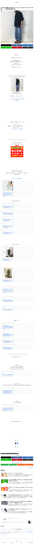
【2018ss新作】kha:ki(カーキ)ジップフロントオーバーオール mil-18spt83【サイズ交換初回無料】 (8, 226)
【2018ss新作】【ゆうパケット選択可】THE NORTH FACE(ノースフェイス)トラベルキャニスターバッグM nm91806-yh (8, 213)
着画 (17, 453)
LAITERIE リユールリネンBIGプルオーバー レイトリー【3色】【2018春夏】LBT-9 (8, 375)
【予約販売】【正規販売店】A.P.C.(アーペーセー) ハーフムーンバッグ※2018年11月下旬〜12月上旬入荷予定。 (8, 341)
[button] (28, 47)
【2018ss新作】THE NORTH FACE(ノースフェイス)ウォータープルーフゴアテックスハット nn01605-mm (8, 207)
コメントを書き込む (17, 529)
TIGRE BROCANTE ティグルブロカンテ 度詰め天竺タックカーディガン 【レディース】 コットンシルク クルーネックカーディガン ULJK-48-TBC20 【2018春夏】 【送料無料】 (8, 290)
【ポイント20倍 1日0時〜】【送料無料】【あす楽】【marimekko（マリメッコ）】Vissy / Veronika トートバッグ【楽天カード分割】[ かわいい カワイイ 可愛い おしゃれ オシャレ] (8, 409)
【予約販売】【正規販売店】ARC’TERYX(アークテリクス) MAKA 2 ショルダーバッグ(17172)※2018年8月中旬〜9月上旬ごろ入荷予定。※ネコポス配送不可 (8, 327)
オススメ (8, 453)
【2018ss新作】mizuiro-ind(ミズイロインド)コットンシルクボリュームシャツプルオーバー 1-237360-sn (8, 233)
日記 (15, 453)
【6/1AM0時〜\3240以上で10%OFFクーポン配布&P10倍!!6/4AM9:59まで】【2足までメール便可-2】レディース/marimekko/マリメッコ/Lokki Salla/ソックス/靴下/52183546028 (8, 391)
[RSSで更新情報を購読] (25, 465)
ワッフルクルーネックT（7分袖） (17, 128)
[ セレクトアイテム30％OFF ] (17, 178)
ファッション (12, 453)
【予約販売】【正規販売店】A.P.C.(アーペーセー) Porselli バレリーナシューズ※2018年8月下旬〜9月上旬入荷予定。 (8, 348)
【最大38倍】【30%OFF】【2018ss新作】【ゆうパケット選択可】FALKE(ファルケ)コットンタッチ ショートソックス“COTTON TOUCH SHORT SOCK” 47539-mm (8, 194)
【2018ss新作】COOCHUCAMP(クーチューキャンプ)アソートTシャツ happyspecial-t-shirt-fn (8, 220)
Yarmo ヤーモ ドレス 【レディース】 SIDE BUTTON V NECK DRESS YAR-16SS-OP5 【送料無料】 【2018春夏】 (8, 300)
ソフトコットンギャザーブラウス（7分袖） (17, 98)
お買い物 (5, 453)
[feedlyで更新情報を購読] (9, 465)
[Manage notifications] (32, 542)
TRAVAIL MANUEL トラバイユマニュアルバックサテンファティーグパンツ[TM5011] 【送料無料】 (8, 259)
